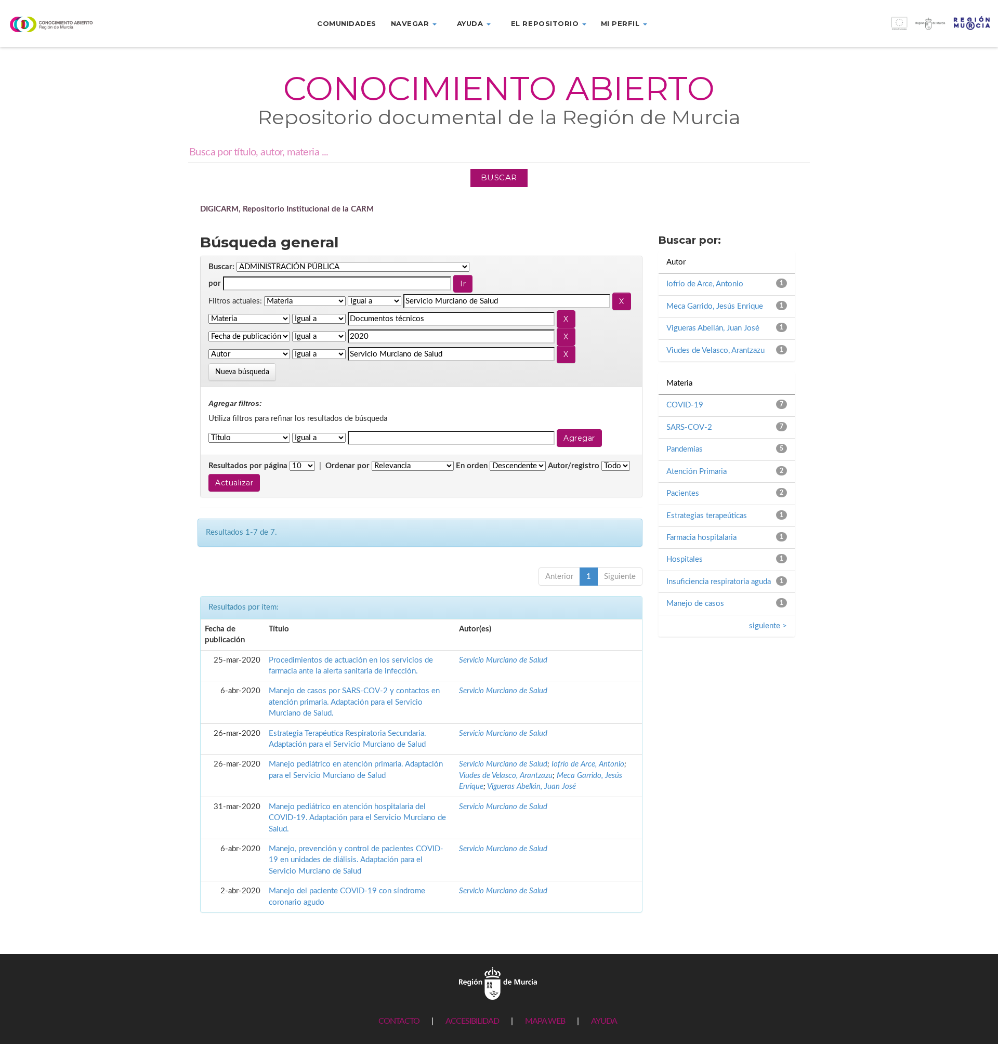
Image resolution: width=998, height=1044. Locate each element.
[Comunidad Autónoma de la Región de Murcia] (498, 983)
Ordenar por (347, 466)
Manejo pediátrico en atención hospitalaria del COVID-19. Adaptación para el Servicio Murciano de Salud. (357, 818)
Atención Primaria (696, 471)
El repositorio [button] (546, 23)
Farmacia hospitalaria (701, 537)
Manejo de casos (695, 603)
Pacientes (682, 493)
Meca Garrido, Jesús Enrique (714, 306)
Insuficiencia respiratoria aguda (718, 582)
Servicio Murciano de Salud (503, 660)
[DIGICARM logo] (83, 24)
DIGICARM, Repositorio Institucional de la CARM (287, 209)
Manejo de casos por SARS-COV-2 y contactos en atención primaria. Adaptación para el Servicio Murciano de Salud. (354, 702)
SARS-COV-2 (689, 427)
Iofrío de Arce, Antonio (587, 764)
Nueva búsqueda (242, 372)
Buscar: (221, 267)
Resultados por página (247, 466)
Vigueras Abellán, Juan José (531, 786)
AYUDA (604, 1021)
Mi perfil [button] (621, 23)
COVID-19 (684, 405)
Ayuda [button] (471, 23)
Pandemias (684, 449)
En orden (472, 466)
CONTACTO (398, 1021)
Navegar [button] (411, 23)
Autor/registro (573, 466)
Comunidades (346, 23)
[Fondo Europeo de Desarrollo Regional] (873, 29)
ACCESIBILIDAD (472, 1021)
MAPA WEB (545, 1021)
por (214, 283)
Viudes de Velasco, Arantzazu (506, 775)
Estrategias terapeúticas (706, 516)
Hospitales (684, 559)
